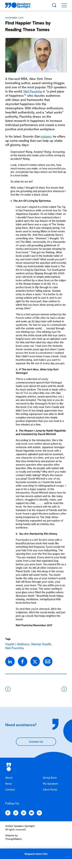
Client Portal (50, 789)
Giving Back (50, 777)
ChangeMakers (13, 838)
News (8, 783)
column (46, 136)
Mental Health (41, 644)
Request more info (36, 853)
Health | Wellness (17, 644)
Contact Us (36, 741)
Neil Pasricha (32, 91)
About (8, 777)
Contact (10, 789)
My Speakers (50, 783)
